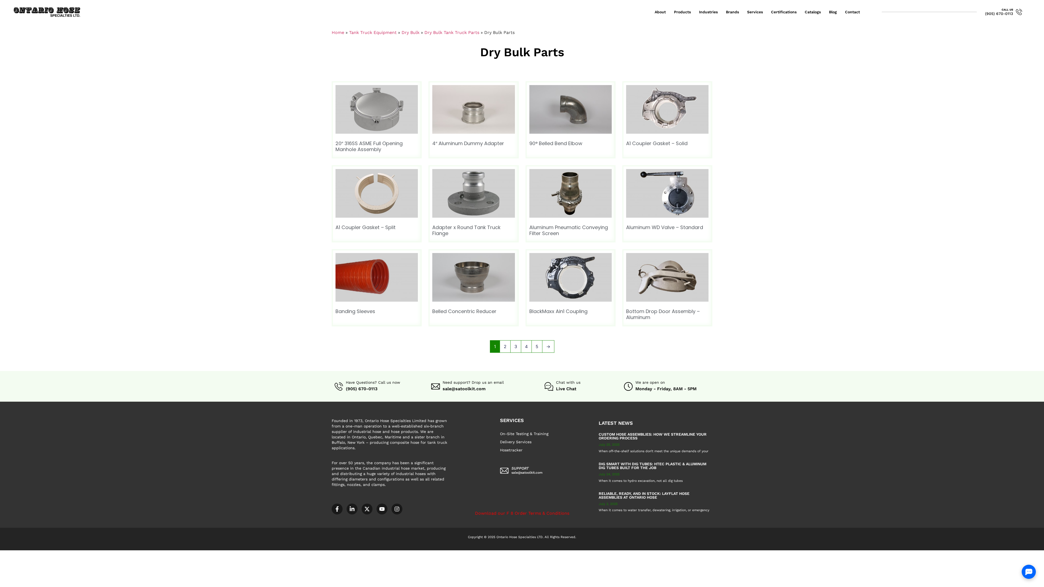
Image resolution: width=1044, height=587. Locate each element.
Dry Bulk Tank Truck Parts (451, 32)
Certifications (784, 12)
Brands (732, 12)
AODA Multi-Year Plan (86, 553)
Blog (833, 12)
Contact (852, 12)
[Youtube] (382, 509)
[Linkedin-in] (352, 509)
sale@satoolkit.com (464, 388)
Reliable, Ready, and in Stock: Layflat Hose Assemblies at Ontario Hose (644, 495)
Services (755, 12)
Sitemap (239, 553)
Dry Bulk (411, 32)
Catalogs (813, 12)
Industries (708, 12)
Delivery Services (516, 442)
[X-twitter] (367, 509)
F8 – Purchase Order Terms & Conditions (192, 553)
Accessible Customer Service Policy (32, 553)
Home (338, 32)
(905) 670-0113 (999, 13)
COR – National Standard (131, 553)
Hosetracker (511, 450)
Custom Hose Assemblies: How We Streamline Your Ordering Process (653, 436)
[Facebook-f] (337, 509)
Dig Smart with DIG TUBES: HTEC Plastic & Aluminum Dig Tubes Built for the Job (652, 466)
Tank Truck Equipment (373, 32)
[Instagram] (396, 509)
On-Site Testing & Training (524, 434)
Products (682, 12)
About (660, 12)
